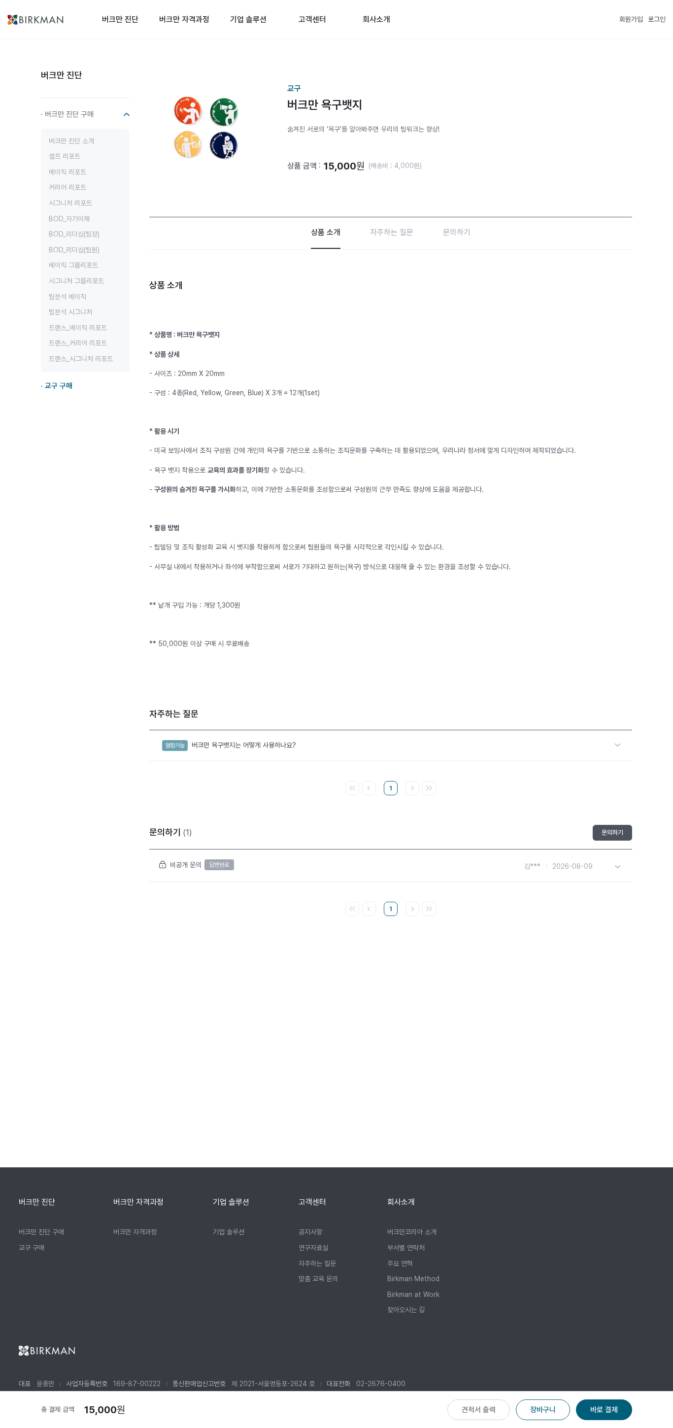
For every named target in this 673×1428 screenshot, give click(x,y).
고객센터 (312, 19)
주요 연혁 (400, 1263)
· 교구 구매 (56, 385)
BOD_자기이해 (69, 218)
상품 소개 (325, 232)
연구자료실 (313, 1248)
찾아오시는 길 (406, 1310)
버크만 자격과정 (184, 19)
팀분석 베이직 (67, 296)
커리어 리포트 (67, 187)
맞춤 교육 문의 (318, 1279)
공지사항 (310, 1232)
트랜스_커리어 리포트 (78, 343)
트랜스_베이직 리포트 (78, 327)
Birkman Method (413, 1279)
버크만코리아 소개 (412, 1232)
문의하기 (457, 232)
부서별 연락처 (406, 1248)
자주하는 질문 (391, 232)
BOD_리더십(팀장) (74, 234)
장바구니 (543, 1409)
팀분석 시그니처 (70, 312)
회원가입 (631, 19)
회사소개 (376, 19)
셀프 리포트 (64, 156)
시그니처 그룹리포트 (76, 281)
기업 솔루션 (248, 19)
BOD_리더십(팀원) (74, 249)
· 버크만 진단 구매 (67, 113)
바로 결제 (604, 1409)
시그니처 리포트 (70, 203)
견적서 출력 (479, 1409)
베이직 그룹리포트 (73, 265)
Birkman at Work (413, 1294)
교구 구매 (31, 1248)
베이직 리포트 (67, 171)
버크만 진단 (120, 19)
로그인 (657, 19)
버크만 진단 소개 (71, 140)
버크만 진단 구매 (41, 1232)
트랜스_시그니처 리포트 (81, 359)
